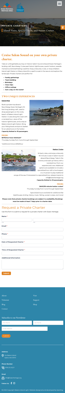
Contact (5, 309)
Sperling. (60, 390)
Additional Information (11, 258)
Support (36, 300)
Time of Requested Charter (13, 250)
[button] (63, 27)
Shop (35, 304)
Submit (6, 273)
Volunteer (5, 300)
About (4, 295)
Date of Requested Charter (13, 242)
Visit (35, 295)
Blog (3, 304)
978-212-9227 (9, 367)
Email (4, 226)
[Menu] (59, 3)
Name (5, 216)
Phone (5, 234)
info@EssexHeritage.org (13, 378)
